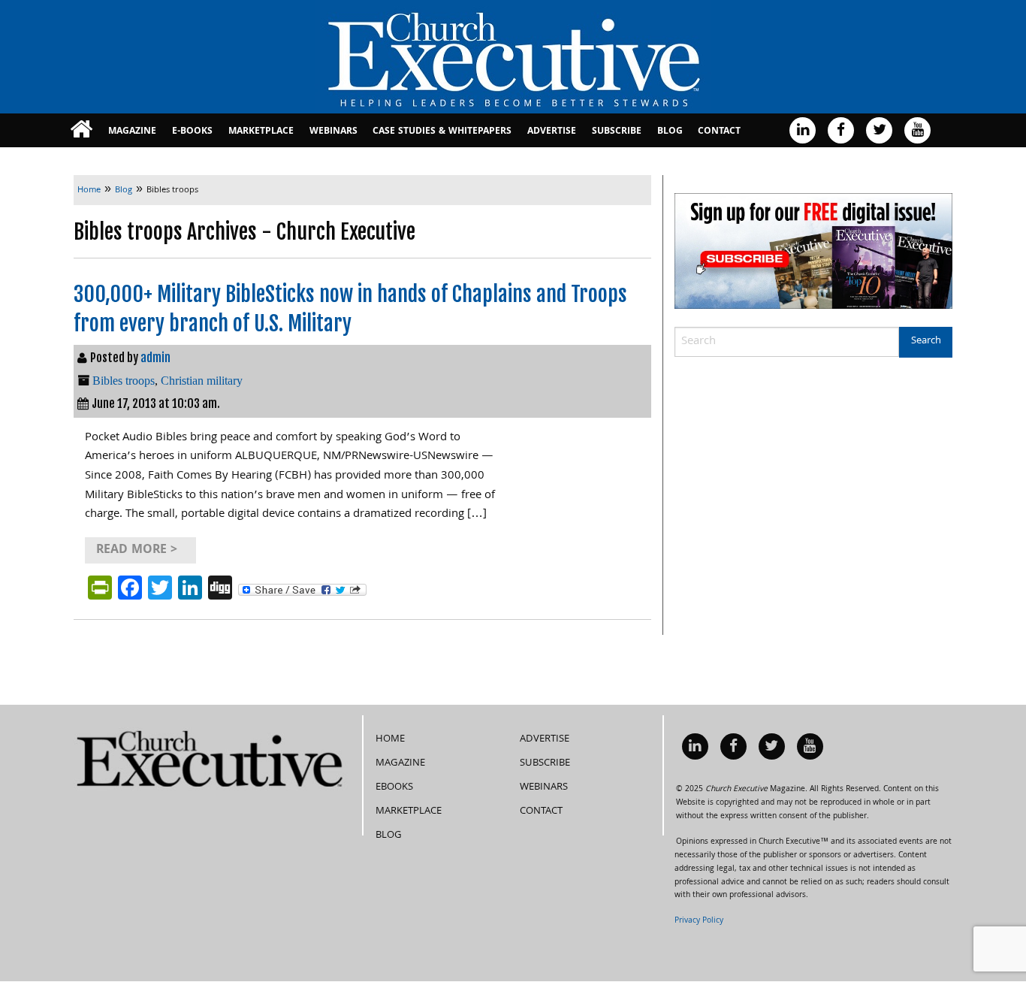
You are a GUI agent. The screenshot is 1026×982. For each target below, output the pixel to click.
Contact (719, 132)
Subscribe (616, 132)
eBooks (394, 787)
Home (390, 739)
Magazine (132, 132)
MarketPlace (261, 132)
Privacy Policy (698, 921)
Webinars (333, 132)
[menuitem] (81, 130)
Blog (670, 132)
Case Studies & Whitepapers (442, 132)
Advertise (551, 132)
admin (155, 357)
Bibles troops (123, 380)
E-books (192, 132)
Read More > (136, 550)
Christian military (202, 380)
